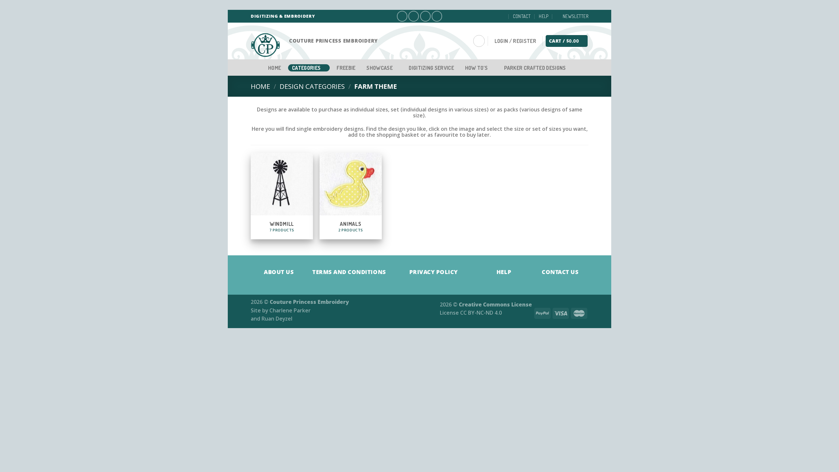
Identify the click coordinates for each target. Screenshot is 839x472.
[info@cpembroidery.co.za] (501, 16)
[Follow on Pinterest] (437, 16)
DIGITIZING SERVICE (431, 68)
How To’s (476, 68)
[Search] (479, 41)
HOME (274, 68)
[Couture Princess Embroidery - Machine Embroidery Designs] (268, 45)
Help (543, 16)
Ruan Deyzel (277, 318)
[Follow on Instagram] (413, 16)
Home (260, 86)
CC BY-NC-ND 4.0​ (481, 312)
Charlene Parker (290, 310)
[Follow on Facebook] (402, 16)
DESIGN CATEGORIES (312, 86)
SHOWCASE (379, 68)
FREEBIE (346, 68)
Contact (522, 16)
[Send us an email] (425, 16)
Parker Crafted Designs (535, 68)
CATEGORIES (306, 68)
